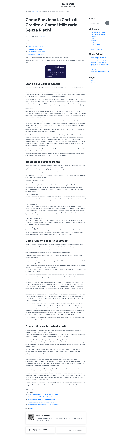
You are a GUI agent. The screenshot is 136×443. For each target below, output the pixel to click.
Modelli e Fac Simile (95, 44)
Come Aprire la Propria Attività (98, 32)
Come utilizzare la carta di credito (36, 54)
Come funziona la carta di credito (36, 51)
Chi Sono (93, 80)
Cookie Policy (94, 85)
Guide (31, 408)
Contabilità (93, 36)
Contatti (93, 83)
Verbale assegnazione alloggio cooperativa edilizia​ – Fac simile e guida (100, 72)
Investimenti (93, 40)
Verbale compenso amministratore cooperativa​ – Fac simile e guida (98, 57)
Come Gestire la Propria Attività (98, 34)
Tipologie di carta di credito (35, 49)
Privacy (92, 87)
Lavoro (92, 42)
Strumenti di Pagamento (96, 49)
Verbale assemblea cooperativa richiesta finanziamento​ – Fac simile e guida (100, 61)
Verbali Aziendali (96, 47)
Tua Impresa (68, 4)
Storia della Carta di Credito (35, 46)
